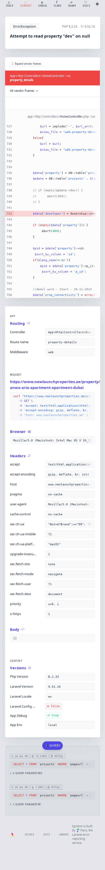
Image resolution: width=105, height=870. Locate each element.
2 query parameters (27, 773)
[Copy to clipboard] (90, 332)
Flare (83, 830)
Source (29, 834)
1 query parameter (27, 804)
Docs (46, 834)
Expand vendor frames (28, 63)
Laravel (64, 834)
